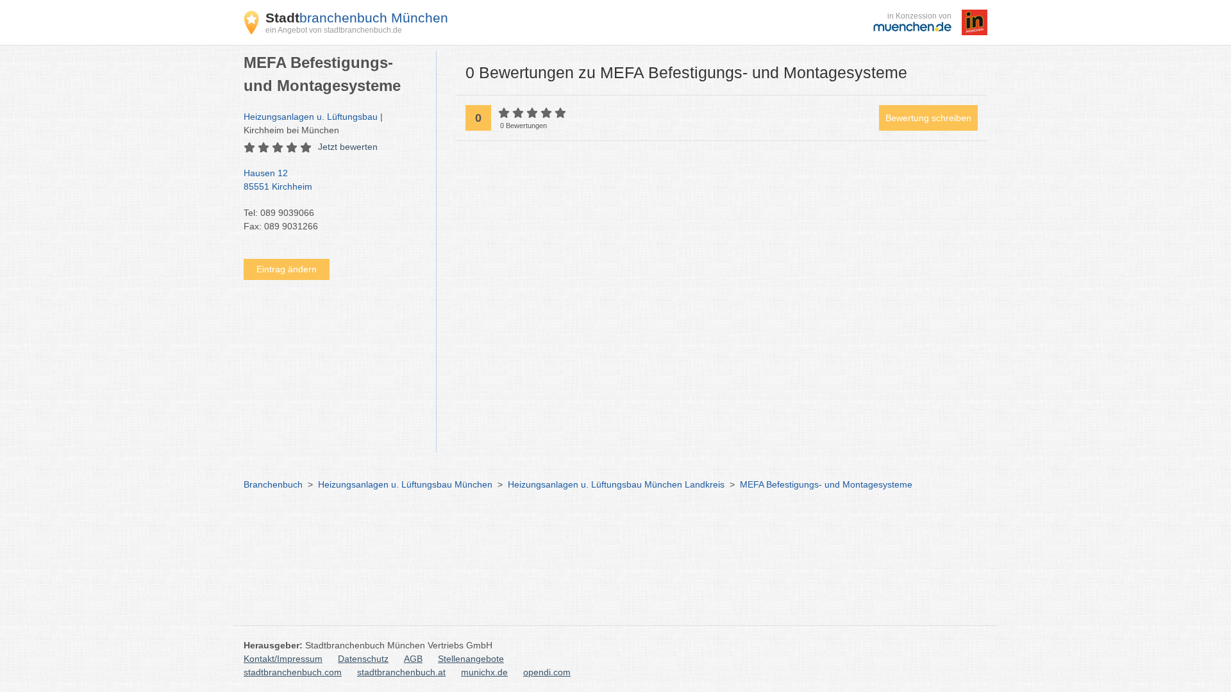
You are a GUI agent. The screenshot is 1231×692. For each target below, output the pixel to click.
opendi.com (547, 672)
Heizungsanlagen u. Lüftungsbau (311, 116)
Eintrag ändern (286, 269)
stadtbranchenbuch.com (293, 672)
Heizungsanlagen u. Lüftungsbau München (405, 484)
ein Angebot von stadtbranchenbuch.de (333, 30)
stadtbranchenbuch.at (401, 672)
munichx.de (484, 672)
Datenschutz (363, 659)
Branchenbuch (273, 484)
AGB (413, 659)
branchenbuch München (356, 17)
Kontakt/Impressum (283, 659)
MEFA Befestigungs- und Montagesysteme (826, 484)
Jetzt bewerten (348, 147)
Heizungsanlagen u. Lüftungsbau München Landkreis (616, 484)
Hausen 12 (278, 180)
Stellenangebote (471, 659)
